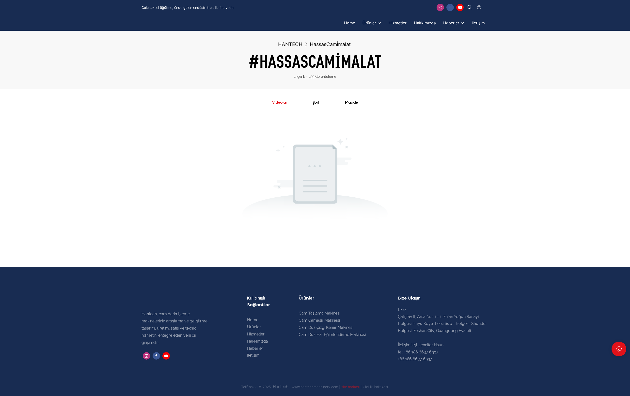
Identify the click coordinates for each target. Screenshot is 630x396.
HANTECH (290, 44)
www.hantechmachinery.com (315, 387)
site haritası (351, 387)
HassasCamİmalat (330, 44)
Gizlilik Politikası (375, 387)
